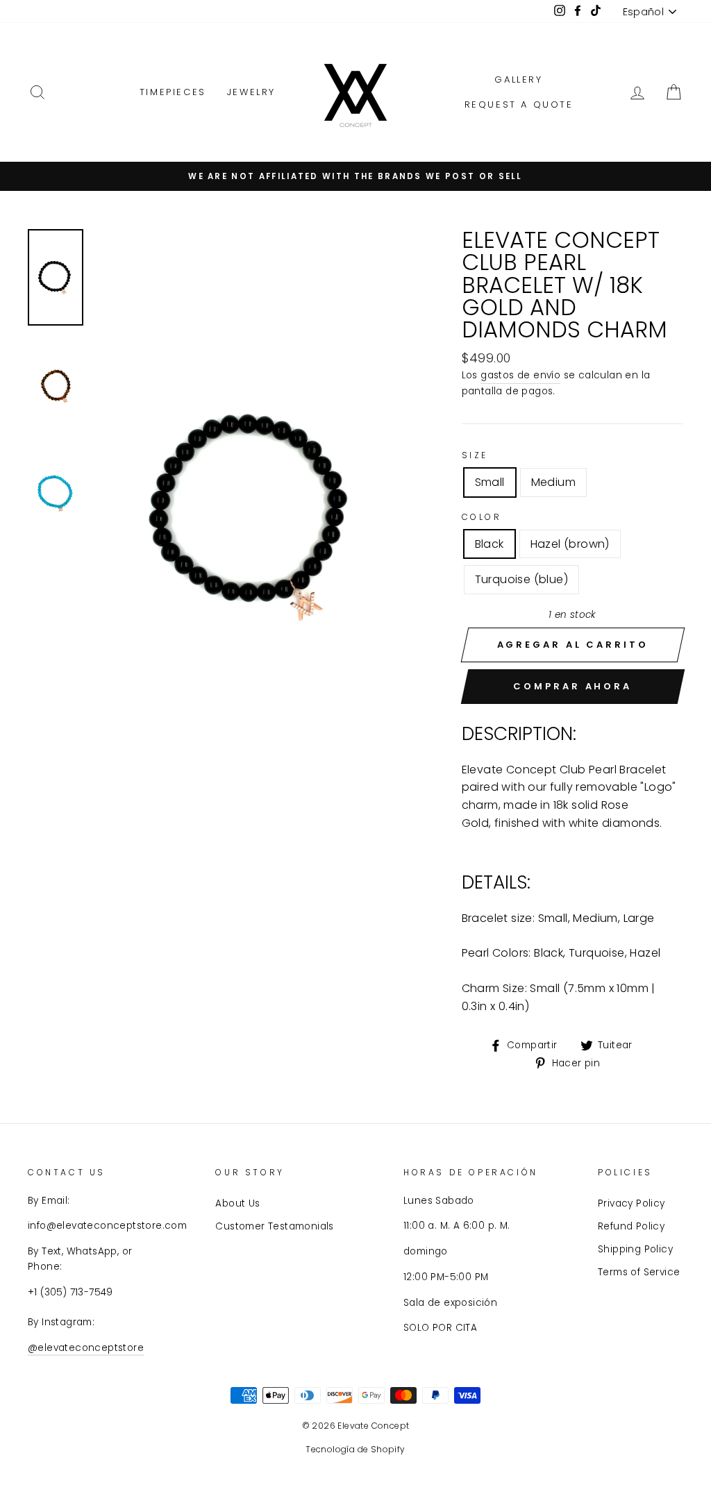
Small (490, 482)
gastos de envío (520, 375)
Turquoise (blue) (521, 579)
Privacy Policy (631, 1203)
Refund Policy (631, 1226)
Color (482, 517)
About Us (237, 1203)
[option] (355, 176)
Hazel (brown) (570, 544)
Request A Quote (519, 104)
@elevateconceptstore (86, 1347)
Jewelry (251, 92)
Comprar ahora (572, 686)
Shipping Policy (635, 1249)
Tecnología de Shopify (355, 1449)
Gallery (518, 79)
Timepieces (173, 92)
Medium (553, 482)
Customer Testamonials (274, 1226)
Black (489, 544)
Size (475, 455)
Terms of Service (639, 1272)
